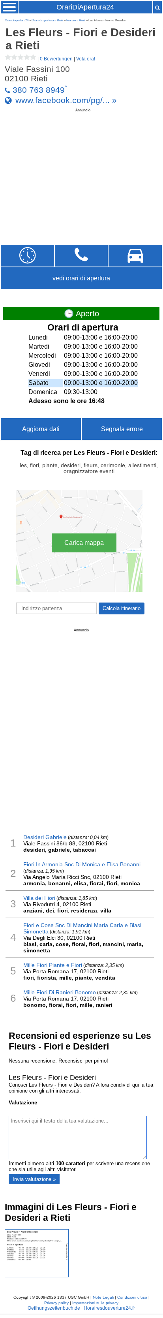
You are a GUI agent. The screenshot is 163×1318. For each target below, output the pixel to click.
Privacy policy (56, 1303)
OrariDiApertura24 (85, 7)
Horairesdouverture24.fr (109, 1308)
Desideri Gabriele (45, 837)
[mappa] (135, 256)
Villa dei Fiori (39, 898)
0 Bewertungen (56, 59)
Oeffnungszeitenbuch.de (54, 1308)
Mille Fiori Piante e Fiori (52, 965)
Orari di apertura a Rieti (47, 20)
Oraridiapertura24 (16, 20)
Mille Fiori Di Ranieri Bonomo (59, 992)
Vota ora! (85, 59)
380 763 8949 (39, 89)
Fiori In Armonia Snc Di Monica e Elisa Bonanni (82, 864)
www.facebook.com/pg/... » (66, 100)
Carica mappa (84, 542)
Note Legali (103, 1297)
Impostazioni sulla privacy (95, 1303)
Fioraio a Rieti (75, 20)
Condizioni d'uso (132, 1297)
